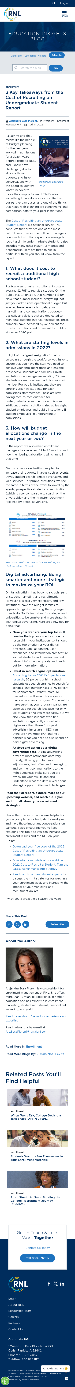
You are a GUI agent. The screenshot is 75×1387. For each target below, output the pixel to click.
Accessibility (55, 1373)
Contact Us (16, 1329)
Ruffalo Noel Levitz (50, 1054)
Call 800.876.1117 (37, 1258)
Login (64, 3)
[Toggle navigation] (64, 12)
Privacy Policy (40, 1373)
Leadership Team (20, 1311)
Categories (30, 56)
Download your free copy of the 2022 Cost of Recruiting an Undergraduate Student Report (38, 850)
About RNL (16, 1304)
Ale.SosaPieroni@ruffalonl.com (26, 1031)
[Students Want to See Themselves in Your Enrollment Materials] (37, 1138)
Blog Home (16, 56)
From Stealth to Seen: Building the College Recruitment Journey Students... (35, 1201)
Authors (42, 56)
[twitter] (55, 1283)
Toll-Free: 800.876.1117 (23, 1359)
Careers (13, 1317)
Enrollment (34, 1046)
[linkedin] (62, 1283)
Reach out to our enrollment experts (37, 874)
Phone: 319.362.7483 (22, 1355)
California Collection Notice (35, 1376)
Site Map (12, 1373)
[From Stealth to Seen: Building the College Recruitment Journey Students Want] (37, 1179)
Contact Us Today (37, 1248)
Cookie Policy (14, 1376)
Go (56, 68)
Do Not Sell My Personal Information (23, 1380)
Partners (14, 1323)
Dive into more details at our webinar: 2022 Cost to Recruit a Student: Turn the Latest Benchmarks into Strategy (40, 864)
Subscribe (57, 55)
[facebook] (49, 1283)
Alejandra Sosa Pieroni (23, 121)
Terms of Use (25, 1373)
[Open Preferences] (5, 1381)
